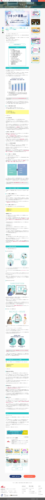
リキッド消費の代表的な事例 (14, 56)
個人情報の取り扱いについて (4, 492)
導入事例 (40, 491)
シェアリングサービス (14, 57)
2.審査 (30, 489)
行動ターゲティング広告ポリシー (13, 492)
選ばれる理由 (24, 489)
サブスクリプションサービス (15, 58)
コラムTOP (16, 468)
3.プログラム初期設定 (32, 491)
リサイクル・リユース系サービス (15, 59)
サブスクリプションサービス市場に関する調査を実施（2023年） (19, 98)
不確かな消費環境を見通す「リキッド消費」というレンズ (20, 182)
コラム (40, 489)
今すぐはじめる (30, 476)
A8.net (19, 440)
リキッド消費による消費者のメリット (16, 54)
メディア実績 (24, 491)
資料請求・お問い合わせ (16, 476)
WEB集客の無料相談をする (17, 44)
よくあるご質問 (41, 494)
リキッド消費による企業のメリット (15, 55)
